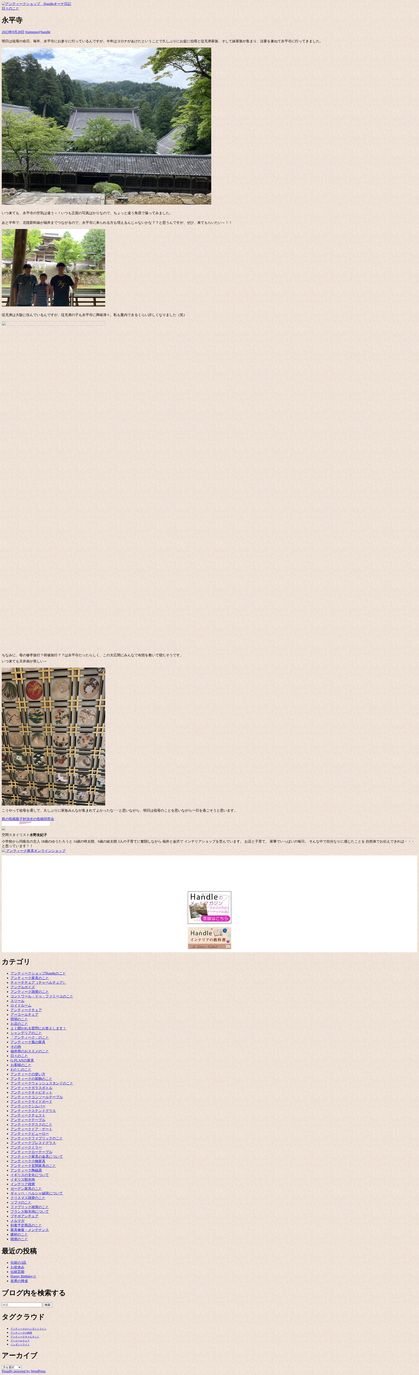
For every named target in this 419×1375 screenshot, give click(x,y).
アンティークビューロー (29, 1134)
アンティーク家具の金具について (36, 1156)
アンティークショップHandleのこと (38, 973)
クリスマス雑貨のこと (27, 1198)
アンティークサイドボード (31, 1101)
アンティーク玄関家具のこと (33, 1166)
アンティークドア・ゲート (31, 1129)
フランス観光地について (29, 1211)
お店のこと (19, 1024)
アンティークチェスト (27, 1115)
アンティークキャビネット (31, 1092)
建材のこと (19, 1234)
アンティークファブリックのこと (36, 1138)
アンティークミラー (26, 1147)
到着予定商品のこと (26, 1225)
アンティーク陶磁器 (26, 1170)
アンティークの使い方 (27, 1074)
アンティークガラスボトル (31, 1088)
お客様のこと (20, 1065)
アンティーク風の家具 (27, 1042)
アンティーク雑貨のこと (29, 992)
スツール (17, 1001)
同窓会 (42, 819)
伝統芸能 (17, 1272)
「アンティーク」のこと (29, 1037)
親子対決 (16, 819)
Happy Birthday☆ (23, 1276)
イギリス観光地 (22, 1179)
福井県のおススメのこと (29, 1051)
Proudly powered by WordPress (24, 1371)
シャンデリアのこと (26, 1033)
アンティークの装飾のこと (31, 1079)
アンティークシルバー (27, 1106)
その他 (15, 1046)
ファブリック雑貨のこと (29, 1207)
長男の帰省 (19, 1281)
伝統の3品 (18, 1262)
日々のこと (10, 8)
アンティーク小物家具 (27, 1161)
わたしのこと (20, 1069)
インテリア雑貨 (22, 1184)
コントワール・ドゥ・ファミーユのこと (41, 996)
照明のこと (19, 1019)
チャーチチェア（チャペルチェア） (38, 982)
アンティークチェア (26, 1010)
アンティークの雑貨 (21, 1333)
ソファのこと (20, 1202)
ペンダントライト (20, 1344)
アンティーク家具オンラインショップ (35, 851)
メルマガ (17, 1221)
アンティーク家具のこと (29, 978)
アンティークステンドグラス (33, 1111)
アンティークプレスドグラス (33, 1143)
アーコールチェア (24, 1014)
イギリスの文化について (29, 1175)
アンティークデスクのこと (31, 1124)
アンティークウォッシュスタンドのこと (41, 1083)
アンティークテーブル (27, 1120)
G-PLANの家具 (22, 1060)
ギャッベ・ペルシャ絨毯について (36, 1193)
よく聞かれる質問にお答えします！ (38, 1028)
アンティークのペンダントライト (28, 1329)
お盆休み (17, 1267)
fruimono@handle (37, 32)
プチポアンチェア (24, 1216)
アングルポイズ (22, 987)
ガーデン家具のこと (26, 1188)
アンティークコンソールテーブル (36, 1097)
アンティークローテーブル (31, 1152)
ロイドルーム (20, 1005)
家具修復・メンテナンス (29, 1230)
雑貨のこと (19, 1239)
